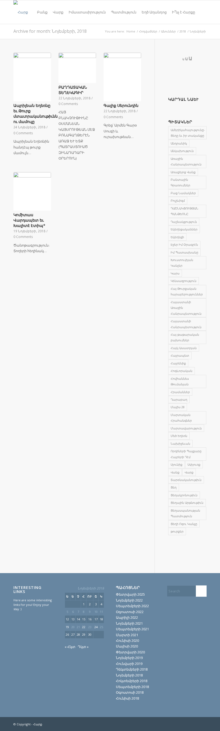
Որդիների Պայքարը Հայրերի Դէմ (186, 454)
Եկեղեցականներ (184, 229)
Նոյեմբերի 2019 (129, 657)
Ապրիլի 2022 (127, 617)
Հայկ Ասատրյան (184, 348)
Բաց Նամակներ (183, 193)
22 (83, 627)
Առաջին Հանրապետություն (186, 161)
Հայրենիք (178, 363)
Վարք (189, 472)
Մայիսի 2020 (127, 646)
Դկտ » (83, 646)
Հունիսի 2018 (127, 698)
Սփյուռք (194, 464)
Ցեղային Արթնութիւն (187, 503)
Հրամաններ (180, 392)
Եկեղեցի (177, 237)
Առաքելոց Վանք (183, 172)
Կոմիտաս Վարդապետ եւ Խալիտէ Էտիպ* (29, 220)
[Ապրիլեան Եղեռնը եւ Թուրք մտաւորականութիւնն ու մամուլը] (32, 77)
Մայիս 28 (178, 407)
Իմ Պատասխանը (184, 252)
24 (96, 627)
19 (67, 627)
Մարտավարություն (186, 428)
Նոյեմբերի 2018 (129, 675)
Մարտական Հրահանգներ (181, 417)
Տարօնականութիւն (186, 480)
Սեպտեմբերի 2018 (132, 686)
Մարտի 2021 (127, 634)
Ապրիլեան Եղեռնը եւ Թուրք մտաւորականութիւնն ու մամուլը (35, 113)
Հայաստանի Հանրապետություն (186, 324)
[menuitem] (42, 12)
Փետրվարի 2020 (130, 652)
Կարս (175, 273)
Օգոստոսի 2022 (130, 611)
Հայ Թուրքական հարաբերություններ (187, 291)
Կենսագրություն (183, 281)
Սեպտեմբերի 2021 (132, 629)
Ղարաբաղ (179, 399)
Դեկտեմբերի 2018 (132, 669)
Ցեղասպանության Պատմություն (185, 513)
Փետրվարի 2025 (130, 594)
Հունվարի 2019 (129, 663)
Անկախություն (182, 151)
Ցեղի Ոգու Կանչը (184, 524)
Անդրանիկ (179, 143)
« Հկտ (70, 646)
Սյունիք (176, 464)
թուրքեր (177, 531)
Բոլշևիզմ (178, 200)
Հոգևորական (181, 371)
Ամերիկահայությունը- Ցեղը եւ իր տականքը (188, 132)
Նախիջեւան (180, 444)
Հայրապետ (180, 355)
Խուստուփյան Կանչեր (182, 262)
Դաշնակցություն (184, 222)
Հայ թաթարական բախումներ (185, 337)
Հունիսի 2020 (127, 640)
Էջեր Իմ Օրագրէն (184, 245)
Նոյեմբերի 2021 (129, 623)
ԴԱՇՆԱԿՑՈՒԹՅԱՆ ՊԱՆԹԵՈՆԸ (184, 211)
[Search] (202, 12)
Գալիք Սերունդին (121, 105)
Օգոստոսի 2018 (130, 692)
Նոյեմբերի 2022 (129, 600)
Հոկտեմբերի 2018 (131, 680)
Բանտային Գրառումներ (180, 182)
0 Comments (23, 133)
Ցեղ (174, 487)
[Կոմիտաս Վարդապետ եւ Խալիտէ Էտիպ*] (32, 191)
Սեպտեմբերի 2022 (132, 605)
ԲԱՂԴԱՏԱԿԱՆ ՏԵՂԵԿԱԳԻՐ (72, 90)
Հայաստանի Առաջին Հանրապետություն (186, 308)
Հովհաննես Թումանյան (180, 381)
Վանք (175, 472)
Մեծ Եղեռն (179, 436)
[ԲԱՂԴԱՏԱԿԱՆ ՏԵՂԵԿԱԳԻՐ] (77, 68)
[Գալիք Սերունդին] (122, 77)
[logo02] (20, 12)
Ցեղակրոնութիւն (184, 495)
